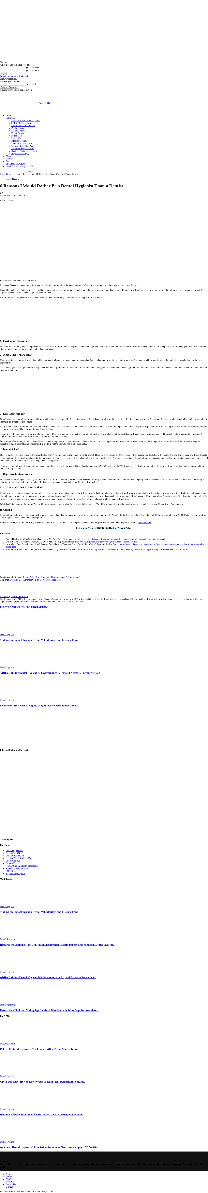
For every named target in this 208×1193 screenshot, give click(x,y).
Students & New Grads (21, 143)
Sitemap (9, 1187)
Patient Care (16, 136)
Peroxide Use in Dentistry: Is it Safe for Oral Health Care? (36, 580)
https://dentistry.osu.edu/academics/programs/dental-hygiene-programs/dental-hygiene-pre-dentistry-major (120, 539)
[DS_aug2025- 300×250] (21, 408)
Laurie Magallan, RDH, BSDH (14, 195)
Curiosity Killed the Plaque (23, 146)
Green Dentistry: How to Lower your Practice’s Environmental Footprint (42, 1081)
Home (8, 115)
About (8, 156)
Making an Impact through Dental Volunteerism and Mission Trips (39, 639)
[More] (71, 205)
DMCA (9, 1179)
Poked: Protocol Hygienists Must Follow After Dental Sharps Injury (39, 1048)
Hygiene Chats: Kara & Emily (24, 151)
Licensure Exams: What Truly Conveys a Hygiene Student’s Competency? (47, 577)
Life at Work (17, 138)
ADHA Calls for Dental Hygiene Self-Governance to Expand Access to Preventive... (48, 977)
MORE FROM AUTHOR (35, 607)
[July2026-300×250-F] (21, 335)
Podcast (9, 158)
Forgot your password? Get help (14, 76)
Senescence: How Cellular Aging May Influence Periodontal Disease (39, 705)
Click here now (144, 522)
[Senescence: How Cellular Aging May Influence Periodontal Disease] (15, 697)
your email (31, 84)
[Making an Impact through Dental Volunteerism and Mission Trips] (15, 632)
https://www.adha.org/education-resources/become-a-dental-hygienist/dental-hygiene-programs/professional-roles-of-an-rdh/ (133, 549)
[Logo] (10, 110)
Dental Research (18, 133)
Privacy (9, 1176)
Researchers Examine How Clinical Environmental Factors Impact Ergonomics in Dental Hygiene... (57, 944)
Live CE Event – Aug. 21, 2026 (25, 120)
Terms (8, 1174)
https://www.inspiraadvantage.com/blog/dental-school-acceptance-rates (106, 541)
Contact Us (11, 1184)
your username (32, 67)
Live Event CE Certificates (23, 125)
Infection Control (19, 141)
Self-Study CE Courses (21, 123)
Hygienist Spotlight (20, 153)
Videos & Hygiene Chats (22, 148)
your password (32, 70)
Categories (10, 118)
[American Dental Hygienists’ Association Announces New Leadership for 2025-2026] (15, 1139)
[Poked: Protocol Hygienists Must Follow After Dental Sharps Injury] (15, 1041)
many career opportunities (32, 493)
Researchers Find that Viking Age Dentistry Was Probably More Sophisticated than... (49, 1010)
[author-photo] (7, 594)
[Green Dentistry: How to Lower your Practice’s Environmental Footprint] (15, 1073)
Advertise (10, 1182)
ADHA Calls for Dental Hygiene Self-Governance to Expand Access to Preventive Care (50, 672)
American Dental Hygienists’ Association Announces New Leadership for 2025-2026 (48, 1147)
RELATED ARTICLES (11, 607)
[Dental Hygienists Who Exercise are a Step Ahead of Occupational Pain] (15, 1106)
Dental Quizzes (18, 128)
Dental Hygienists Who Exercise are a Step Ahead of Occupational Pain (41, 1114)
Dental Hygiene (18, 130)
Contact (9, 161)
